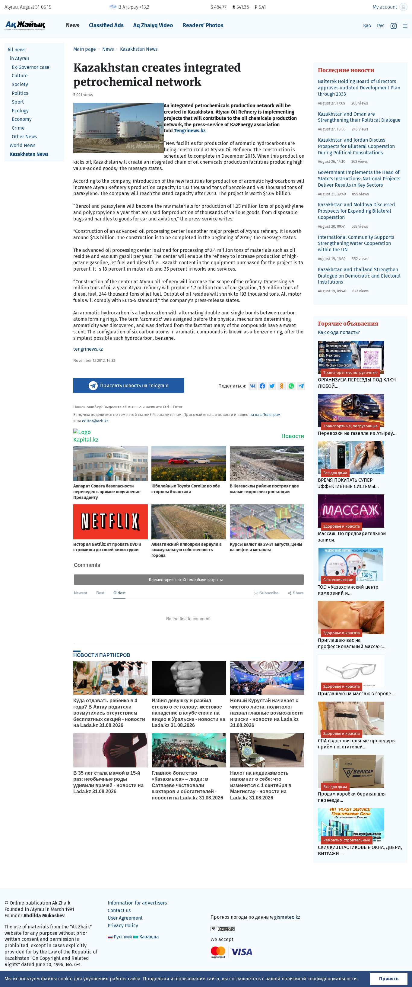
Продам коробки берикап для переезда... (352, 793)
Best (100, 593)
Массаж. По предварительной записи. (352, 533)
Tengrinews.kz (189, 130)
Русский (123, 937)
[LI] (224, 904)
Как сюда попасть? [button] (339, 332)
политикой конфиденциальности (319, 979)
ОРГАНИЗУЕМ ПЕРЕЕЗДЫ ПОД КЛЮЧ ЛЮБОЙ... (357, 379)
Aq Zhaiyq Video (153, 25)
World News (22, 145)
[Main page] (25, 25)
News (72, 25)
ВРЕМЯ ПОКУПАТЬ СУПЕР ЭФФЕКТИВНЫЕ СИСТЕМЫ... (348, 480)
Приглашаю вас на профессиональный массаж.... (352, 640)
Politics (20, 93)
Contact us (119, 910)
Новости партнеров (101, 655)
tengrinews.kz (88, 349)
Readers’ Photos (203, 25)
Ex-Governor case (30, 67)
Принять (388, 979)
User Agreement (125, 918)
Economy (22, 119)
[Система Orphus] (223, 928)
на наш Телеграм (264, 414)
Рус (381, 25)
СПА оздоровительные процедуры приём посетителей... (357, 740)
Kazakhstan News (29, 154)
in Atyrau (19, 58)
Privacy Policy (123, 925)
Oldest (119, 593)
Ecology (20, 111)
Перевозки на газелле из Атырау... (357, 430)
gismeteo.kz (287, 917)
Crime (18, 128)
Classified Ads (106, 25)
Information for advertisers (137, 903)
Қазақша (149, 937)
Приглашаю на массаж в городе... (356, 690)
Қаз (367, 25)
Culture (20, 76)
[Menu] (405, 26)
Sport (18, 102)
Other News (24, 137)
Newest (80, 593)
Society (20, 84)
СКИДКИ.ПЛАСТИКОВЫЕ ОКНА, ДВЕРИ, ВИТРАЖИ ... (360, 847)
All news (16, 50)
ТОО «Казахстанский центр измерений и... (348, 586)
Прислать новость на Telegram (134, 385)
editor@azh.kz (95, 421)
